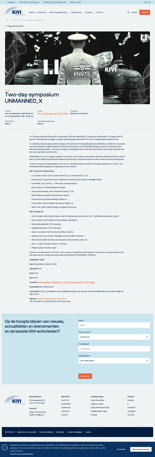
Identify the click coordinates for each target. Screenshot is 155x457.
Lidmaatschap (76, 12)
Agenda (31, 12)
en (149, 2)
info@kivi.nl (39, 415)
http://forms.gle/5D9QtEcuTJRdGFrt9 (51, 298)
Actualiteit (88, 12)
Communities (41, 12)
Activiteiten (65, 404)
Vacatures (65, 411)
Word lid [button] (145, 12)
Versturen (85, 376)
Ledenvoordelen (97, 404)
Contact (64, 415)
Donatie (94, 415)
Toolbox (88, 432)
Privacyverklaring (46, 432)
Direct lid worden (97, 400)
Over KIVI (99, 12)
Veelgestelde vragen (99, 411)
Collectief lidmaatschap (100, 407)
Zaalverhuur (66, 407)
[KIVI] (16, 10)
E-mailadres (83, 344)
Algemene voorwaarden (26, 432)
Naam (81, 320)
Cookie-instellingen (74, 432)
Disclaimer (60, 432)
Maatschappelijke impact (58, 12)
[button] (128, 12)
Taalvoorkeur (84, 332)
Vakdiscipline (84, 356)
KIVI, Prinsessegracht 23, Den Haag (53, 113)
